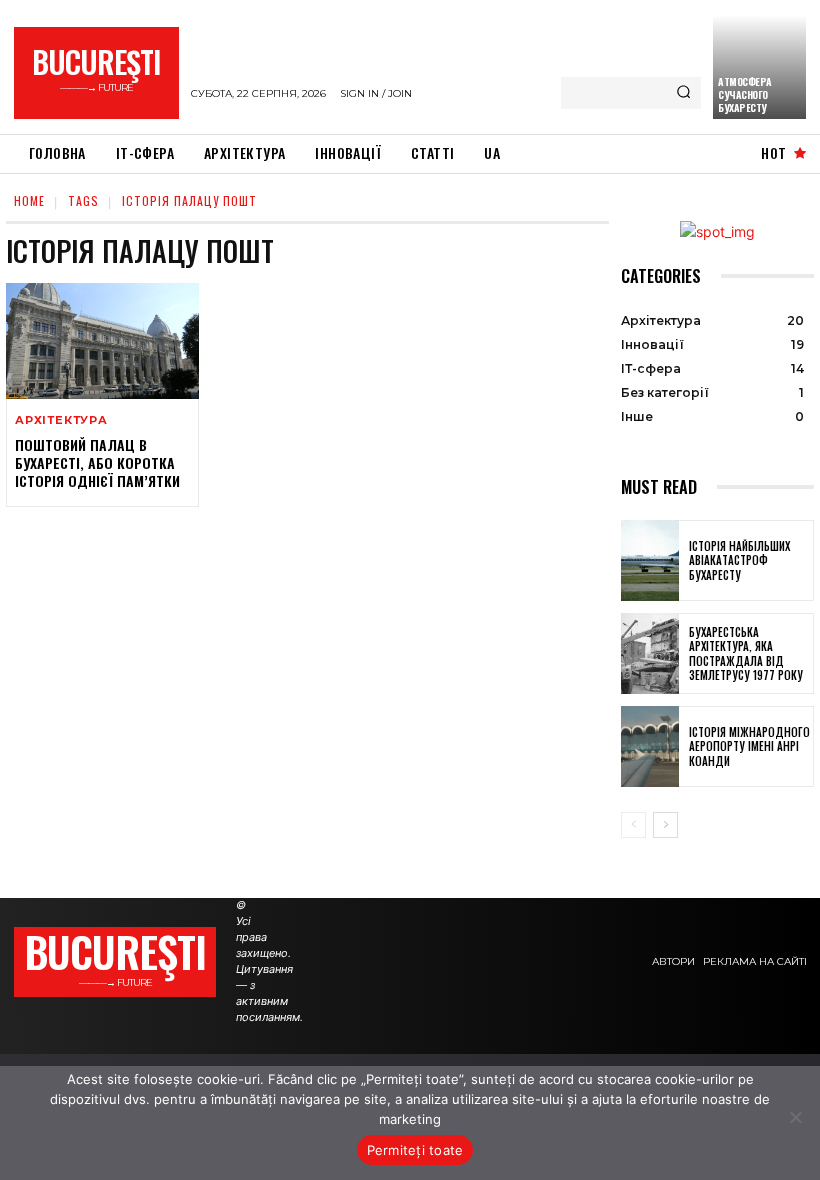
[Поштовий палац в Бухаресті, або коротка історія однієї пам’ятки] (102, 341)
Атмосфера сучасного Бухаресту (745, 94)
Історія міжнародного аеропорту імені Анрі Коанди (749, 746)
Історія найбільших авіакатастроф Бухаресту (739, 560)
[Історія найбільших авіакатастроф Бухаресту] (650, 560)
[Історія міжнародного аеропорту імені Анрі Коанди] (650, 746)
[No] (795, 1117)
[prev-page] (633, 825)
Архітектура (61, 420)
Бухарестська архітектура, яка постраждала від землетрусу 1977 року (746, 653)
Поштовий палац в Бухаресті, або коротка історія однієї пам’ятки (97, 462)
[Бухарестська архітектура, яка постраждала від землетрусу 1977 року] (650, 653)
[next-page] (665, 825)
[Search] (683, 93)
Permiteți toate (415, 1150)
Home (29, 200)
